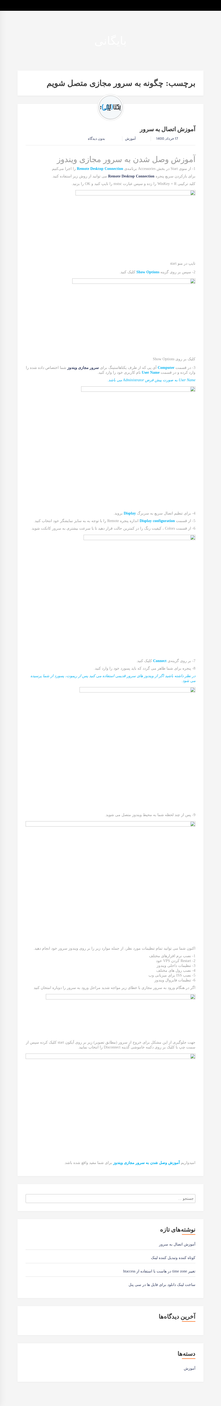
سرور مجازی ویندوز (83, 368)
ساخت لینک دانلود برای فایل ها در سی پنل (162, 1285)
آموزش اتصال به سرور (167, 129)
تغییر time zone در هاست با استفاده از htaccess (159, 1271)
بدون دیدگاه (97, 138)
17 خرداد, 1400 (167, 138)
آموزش (130, 138)
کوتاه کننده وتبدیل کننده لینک (173, 1258)
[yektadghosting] (110, 107)
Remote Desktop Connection (131, 176)
